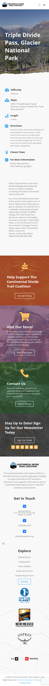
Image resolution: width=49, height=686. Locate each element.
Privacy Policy (40, 680)
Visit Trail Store (24, 352)
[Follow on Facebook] (13, 447)
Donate (24, 581)
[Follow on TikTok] (36, 447)
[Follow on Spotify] (31, 447)
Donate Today (24, 295)
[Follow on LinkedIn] (27, 447)
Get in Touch (24, 403)
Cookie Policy (25, 683)
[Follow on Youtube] (17, 447)
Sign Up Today (24, 440)
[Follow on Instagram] (22, 447)
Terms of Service (26, 680)
